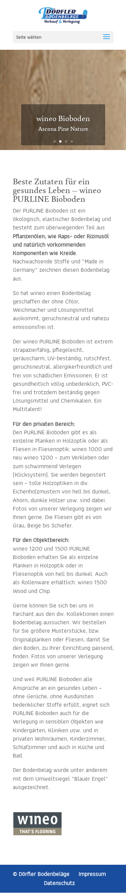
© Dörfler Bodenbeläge (41, 874)
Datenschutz (59, 883)
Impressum (92, 874)
